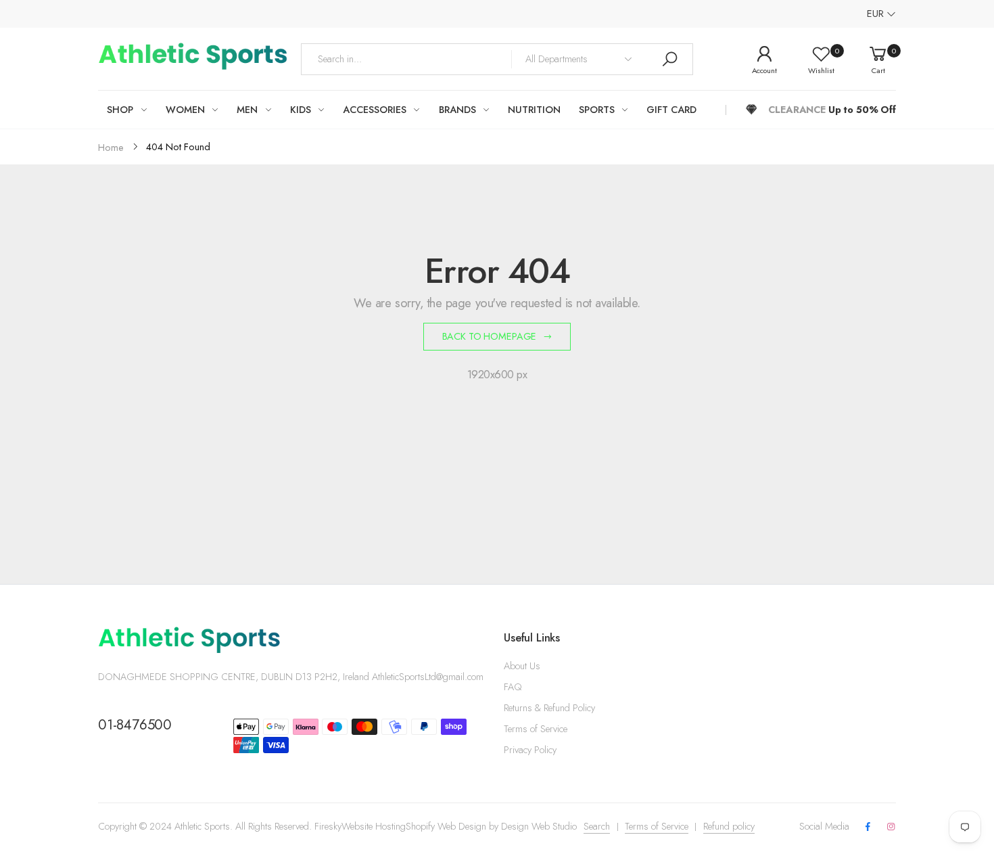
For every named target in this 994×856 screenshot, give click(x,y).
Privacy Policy (530, 750)
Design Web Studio (539, 826)
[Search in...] (669, 59)
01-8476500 (135, 725)
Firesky (327, 826)
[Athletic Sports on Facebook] (867, 827)
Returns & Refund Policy (549, 708)
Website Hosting (373, 826)
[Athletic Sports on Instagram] (891, 827)
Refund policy (729, 826)
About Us (522, 666)
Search (597, 826)
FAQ (512, 687)
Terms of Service (535, 729)
